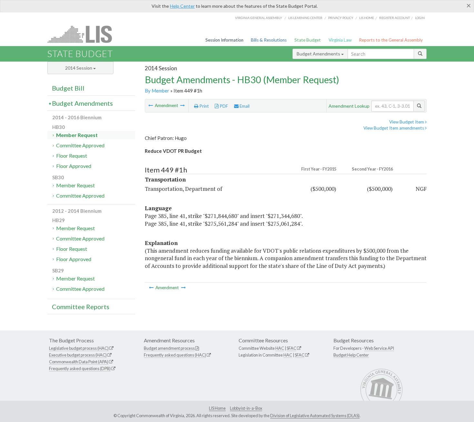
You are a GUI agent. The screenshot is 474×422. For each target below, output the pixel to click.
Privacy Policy (340, 18)
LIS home (366, 18)
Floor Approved (73, 166)
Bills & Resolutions (269, 40)
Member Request (77, 135)
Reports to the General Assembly (391, 40)
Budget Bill (68, 88)
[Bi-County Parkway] (151, 105)
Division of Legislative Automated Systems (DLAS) (315, 415)
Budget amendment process (169, 348)
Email (244, 106)
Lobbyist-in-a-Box (246, 408)
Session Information (224, 40)
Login (420, 18)
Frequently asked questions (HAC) (175, 355)
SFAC (291, 348)
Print (203, 106)
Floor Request (71, 155)
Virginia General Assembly (258, 18)
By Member (157, 90)
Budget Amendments (319, 53)
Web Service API (379, 348)
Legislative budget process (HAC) (79, 348)
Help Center (182, 6)
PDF (223, 106)
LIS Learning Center (305, 18)
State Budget (307, 40)
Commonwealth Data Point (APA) (78, 361)
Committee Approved (80, 145)
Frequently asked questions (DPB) (80, 368)
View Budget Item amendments (394, 128)
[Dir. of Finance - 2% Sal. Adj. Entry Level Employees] (182, 105)
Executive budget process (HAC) (78, 355)
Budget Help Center (351, 355)
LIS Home (217, 408)
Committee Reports (80, 306)
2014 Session (79, 68)
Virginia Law (340, 40)
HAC (279, 348)
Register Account (394, 18)
